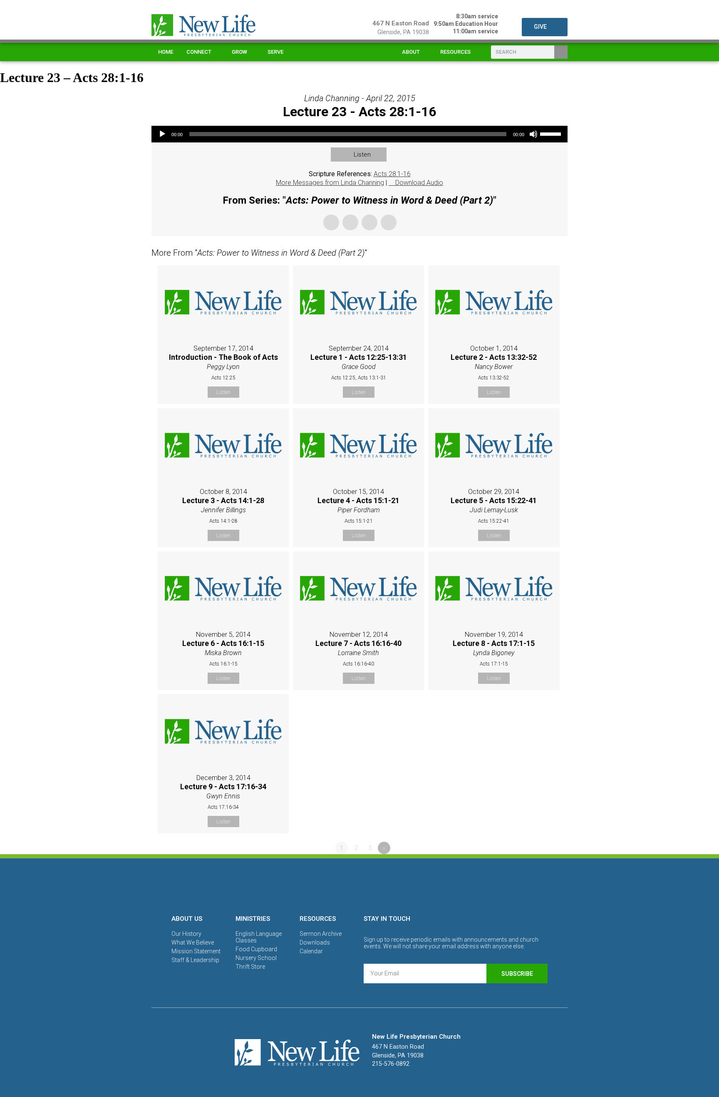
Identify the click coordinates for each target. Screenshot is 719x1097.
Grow (239, 52)
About (411, 52)
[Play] (162, 134)
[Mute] (533, 134)
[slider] (551, 133)
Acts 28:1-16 (392, 174)
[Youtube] (388, 885)
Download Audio (419, 183)
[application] (359, 134)
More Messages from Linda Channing (330, 183)
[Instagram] (359, 885)
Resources (455, 52)
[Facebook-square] (330, 885)
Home (165, 52)
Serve (275, 52)
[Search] (561, 52)
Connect (198, 52)
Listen (362, 154)
